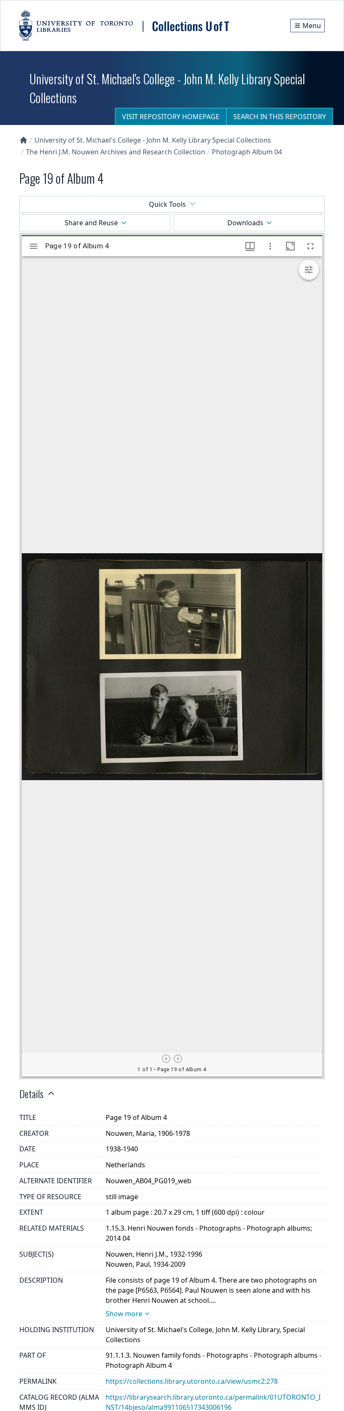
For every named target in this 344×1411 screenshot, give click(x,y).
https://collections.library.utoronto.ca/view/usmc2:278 (192, 1381)
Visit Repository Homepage (170, 116)
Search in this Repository (279, 116)
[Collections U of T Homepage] (23, 140)
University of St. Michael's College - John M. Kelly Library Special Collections (152, 140)
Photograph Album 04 (247, 151)
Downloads (245, 222)
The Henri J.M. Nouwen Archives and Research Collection (115, 151)
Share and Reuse (91, 222)
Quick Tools (167, 204)
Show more (124, 1313)
